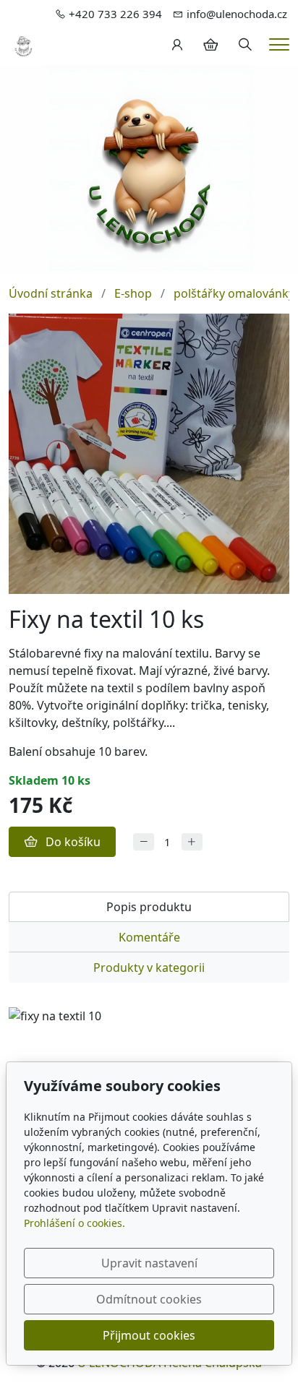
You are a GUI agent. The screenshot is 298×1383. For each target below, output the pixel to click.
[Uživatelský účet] (177, 45)
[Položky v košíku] (210, 45)
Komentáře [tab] (149, 937)
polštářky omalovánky (234, 293)
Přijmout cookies (149, 1335)
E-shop (133, 293)
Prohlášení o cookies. (74, 1223)
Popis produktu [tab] (149, 907)
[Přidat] (192, 842)
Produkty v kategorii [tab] (149, 967)
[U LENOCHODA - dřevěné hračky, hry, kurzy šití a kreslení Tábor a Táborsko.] (23, 43)
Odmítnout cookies (149, 1299)
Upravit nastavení (149, 1263)
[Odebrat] (143, 842)
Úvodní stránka (51, 293)
